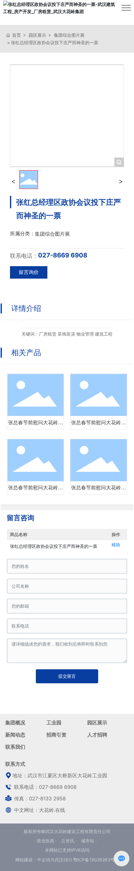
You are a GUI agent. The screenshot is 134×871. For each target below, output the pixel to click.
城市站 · (89, 840)
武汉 (59, 859)
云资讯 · (69, 840)
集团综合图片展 (69, 35)
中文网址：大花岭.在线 (38, 810)
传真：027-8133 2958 (39, 798)
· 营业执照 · (46, 840)
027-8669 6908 (62, 255)
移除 (116, 544)
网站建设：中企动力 (35, 859)
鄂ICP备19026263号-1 (96, 859)
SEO (67, 859)
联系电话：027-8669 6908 (44, 787)
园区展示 (37, 35)
